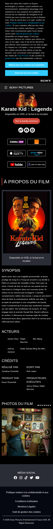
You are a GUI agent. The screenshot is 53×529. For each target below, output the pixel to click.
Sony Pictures (23, 56)
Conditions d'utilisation (26, 501)
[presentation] (47, 432)
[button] (38, 405)
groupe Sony (10, 58)
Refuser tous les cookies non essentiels (26, 65)
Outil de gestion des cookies (27, 34)
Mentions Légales (26, 506)
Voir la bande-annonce (26, 121)
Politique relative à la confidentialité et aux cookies (27, 494)
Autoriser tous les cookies (26, 73)
